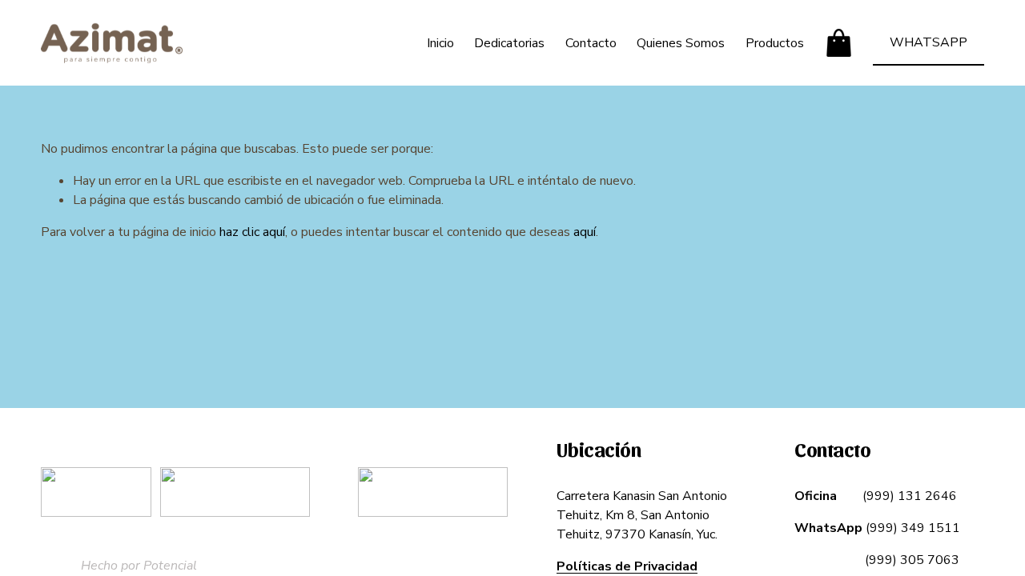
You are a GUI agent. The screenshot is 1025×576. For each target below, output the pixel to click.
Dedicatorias (509, 43)
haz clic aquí (252, 232)
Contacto (591, 43)
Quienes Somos (681, 43)
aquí (584, 232)
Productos (775, 43)
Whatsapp (928, 42)
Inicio (440, 43)
